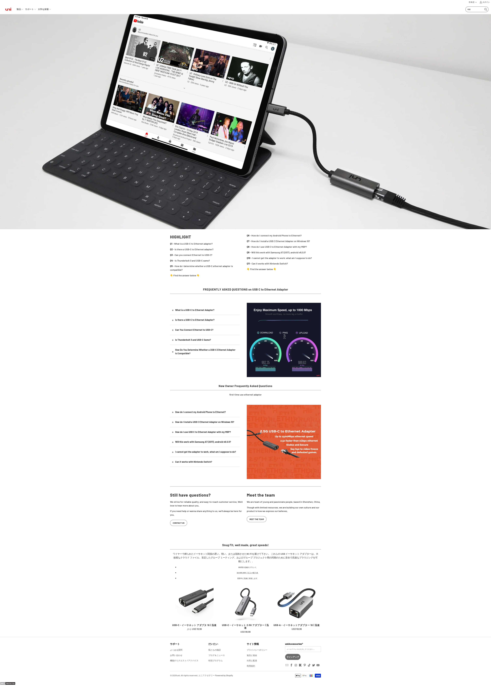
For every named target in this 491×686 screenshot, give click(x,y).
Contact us (179, 523)
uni (178, 675)
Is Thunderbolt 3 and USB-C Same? (193, 339)
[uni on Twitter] (314, 665)
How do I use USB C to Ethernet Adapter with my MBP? (203, 432)
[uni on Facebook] (291, 665)
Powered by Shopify (224, 675)
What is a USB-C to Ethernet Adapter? (194, 310)
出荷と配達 (252, 660)
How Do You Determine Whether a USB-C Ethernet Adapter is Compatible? (205, 351)
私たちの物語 (214, 650)
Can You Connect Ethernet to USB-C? (194, 329)
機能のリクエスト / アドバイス (184, 660)
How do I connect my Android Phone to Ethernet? (200, 412)
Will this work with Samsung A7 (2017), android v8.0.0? (203, 441)
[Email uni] (287, 665)
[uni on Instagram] (296, 665)
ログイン (486, 2)
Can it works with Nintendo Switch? (193, 461)
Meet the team (256, 519)
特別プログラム (215, 660)
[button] (472, 2)
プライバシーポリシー (257, 650)
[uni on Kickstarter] (300, 665)
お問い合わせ (176, 655)
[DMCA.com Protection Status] (7, 684)
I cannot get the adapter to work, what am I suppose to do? (205, 451)
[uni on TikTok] (309, 665)
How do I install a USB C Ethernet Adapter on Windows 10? (204, 422)
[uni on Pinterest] (305, 665)
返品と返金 (252, 655)
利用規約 (251, 666)
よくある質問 (176, 650)
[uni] (8, 9)
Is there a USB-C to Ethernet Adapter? (194, 319)
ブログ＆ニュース (216, 655)
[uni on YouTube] (318, 665)
